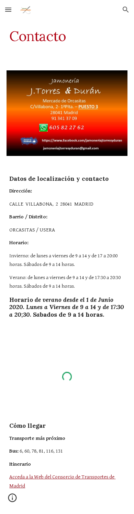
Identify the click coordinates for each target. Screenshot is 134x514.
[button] (8, 9)
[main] (67, 36)
